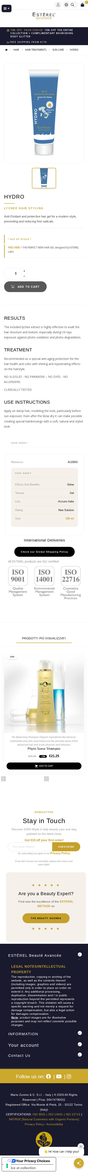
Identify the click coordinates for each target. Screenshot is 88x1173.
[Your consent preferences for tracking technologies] (7, 1166)
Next (46, 778)
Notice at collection (20, 1168)
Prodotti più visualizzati (44, 638)
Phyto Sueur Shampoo (44, 748)
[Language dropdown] (66, 4)
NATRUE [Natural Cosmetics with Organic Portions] (44, 1119)
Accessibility (54, 1124)
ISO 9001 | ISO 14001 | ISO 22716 (56, 1114)
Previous (3, 778)
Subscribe (66, 847)
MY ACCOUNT (58, 4)
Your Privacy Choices (33, 1161)
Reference (17, 462)
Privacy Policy (60, 853)
